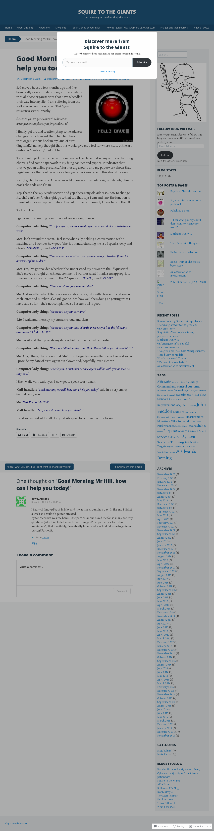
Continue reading (107, 71)
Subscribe (142, 62)
